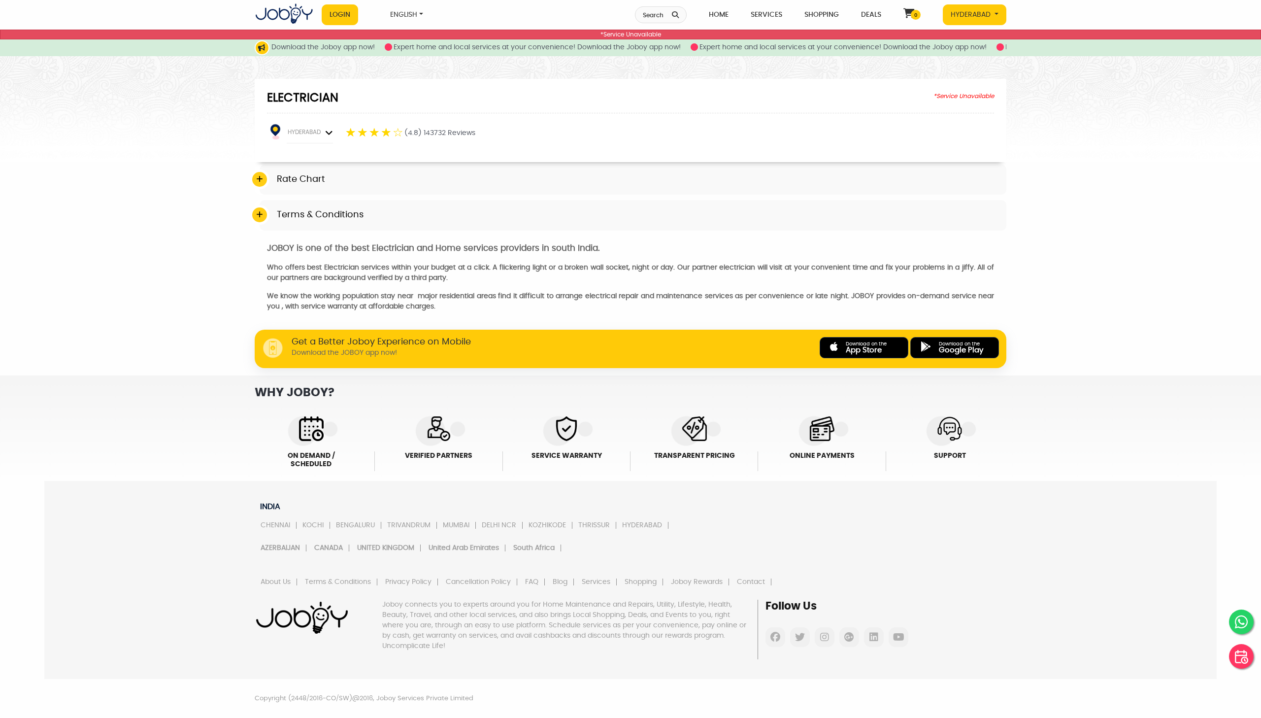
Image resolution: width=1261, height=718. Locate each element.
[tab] (633, 180)
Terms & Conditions (338, 582)
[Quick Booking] (1241, 656)
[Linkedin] (874, 637)
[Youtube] (898, 637)
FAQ (531, 582)
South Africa (534, 548)
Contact (751, 582)
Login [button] (340, 14)
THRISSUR (594, 525)
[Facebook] (775, 637)
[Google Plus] (849, 637)
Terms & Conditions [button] (320, 214)
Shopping (821, 14)
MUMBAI (456, 525)
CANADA (328, 548)
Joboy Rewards (697, 582)
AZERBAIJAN (280, 548)
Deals (871, 14)
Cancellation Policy (478, 582)
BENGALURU (355, 525)
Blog (560, 582)
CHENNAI (275, 525)
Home (719, 14)
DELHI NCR (499, 525)
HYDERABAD (972, 14)
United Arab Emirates (464, 548)
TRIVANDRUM (409, 525)
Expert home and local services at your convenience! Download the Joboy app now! (516, 47)
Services (766, 14)
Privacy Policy (408, 582)
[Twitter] (800, 637)
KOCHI (313, 525)
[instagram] (824, 637)
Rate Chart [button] (301, 179)
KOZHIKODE (547, 525)
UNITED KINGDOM (385, 548)
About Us (276, 582)
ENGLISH (403, 14)
